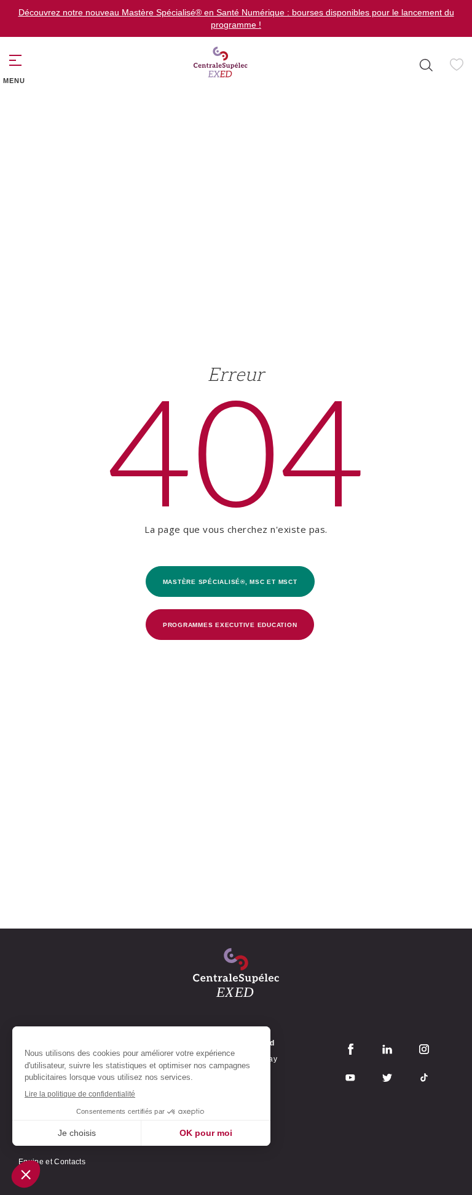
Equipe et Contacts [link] (51, 1161)
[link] (220, 64)
